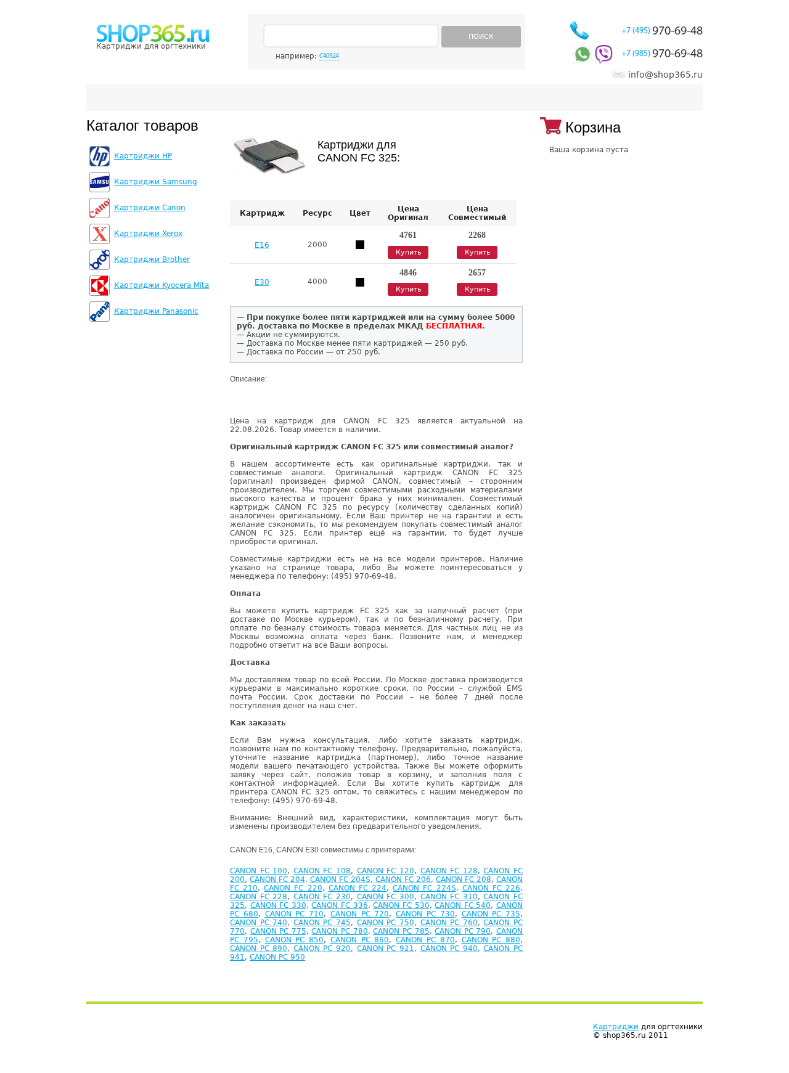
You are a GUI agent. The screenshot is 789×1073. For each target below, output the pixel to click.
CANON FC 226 (491, 888)
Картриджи (616, 1026)
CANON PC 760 (449, 922)
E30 (262, 282)
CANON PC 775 (278, 931)
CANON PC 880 (491, 940)
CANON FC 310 (449, 896)
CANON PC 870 (425, 940)
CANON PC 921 (385, 948)
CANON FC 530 (401, 905)
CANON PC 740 (258, 922)
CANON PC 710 (294, 914)
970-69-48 (662, 31)
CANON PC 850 (294, 940)
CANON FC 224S (424, 888)
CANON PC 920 (322, 948)
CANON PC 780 (339, 931)
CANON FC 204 (277, 879)
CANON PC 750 (385, 922)
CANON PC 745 (322, 922)
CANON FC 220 (293, 888)
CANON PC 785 (401, 931)
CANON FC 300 (385, 896)
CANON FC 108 (322, 871)
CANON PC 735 (491, 914)
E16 (262, 244)
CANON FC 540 (463, 905)
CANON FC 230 (322, 896)
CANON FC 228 (258, 896)
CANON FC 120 (385, 871)
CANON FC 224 (357, 888)
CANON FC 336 (339, 905)
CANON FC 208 (463, 879)
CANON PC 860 (360, 940)
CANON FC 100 (258, 871)
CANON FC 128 (449, 871)
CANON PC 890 (258, 948)
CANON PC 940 (449, 948)
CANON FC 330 (278, 905)
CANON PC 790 (463, 931)
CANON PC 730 (425, 914)
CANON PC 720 (360, 914)
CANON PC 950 (277, 957)
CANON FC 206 (403, 879)
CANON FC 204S (340, 879)
